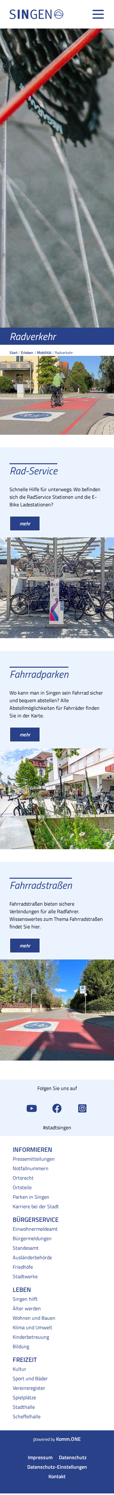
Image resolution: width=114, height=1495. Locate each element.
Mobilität (44, 353)
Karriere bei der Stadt (36, 1206)
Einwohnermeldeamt (35, 1229)
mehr (25, 523)
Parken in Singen (31, 1197)
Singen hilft (25, 1299)
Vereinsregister (29, 1388)
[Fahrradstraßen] (57, 1010)
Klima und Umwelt (32, 1327)
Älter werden (27, 1308)
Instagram (82, 1107)
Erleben (27, 353)
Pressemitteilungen (34, 1159)
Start (13, 353)
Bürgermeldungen (32, 1238)
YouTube (31, 1107)
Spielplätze (24, 1397)
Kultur (19, 1369)
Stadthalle (24, 1407)
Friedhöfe (23, 1267)
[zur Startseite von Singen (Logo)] (36, 14)
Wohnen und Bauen (34, 1318)
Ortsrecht (23, 1178)
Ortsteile (22, 1187)
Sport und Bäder (30, 1378)
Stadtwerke (25, 1276)
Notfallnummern (30, 1168)
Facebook (57, 1107)
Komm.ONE (68, 1439)
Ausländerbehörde (32, 1257)
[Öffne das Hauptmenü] (98, 14)
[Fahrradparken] (57, 799)
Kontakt (57, 1476)
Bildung (21, 1346)
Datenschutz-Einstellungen (57, 1467)
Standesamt (26, 1248)
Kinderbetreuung (31, 1337)
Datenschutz (72, 1457)
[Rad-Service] (57, 587)
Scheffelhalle (27, 1416)
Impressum (40, 1457)
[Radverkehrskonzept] (57, 384)
